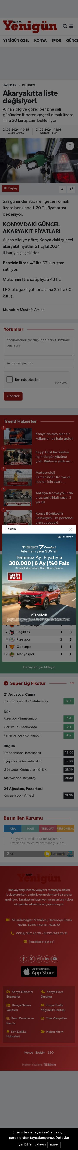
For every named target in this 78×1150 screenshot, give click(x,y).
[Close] (70, 529)
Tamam (54, 1145)
